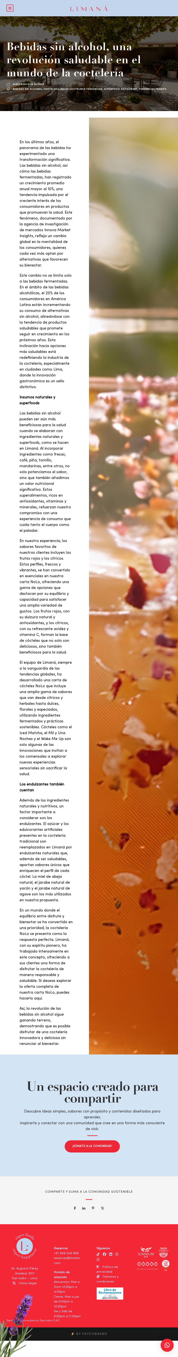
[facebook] (104, 1254)
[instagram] (116, 1254)
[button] (167, 1345)
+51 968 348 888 (66, 1253)
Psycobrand (94, 1334)
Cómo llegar (28, 1283)
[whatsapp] (98, 1259)
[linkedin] (110, 1254)
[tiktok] (98, 1254)
